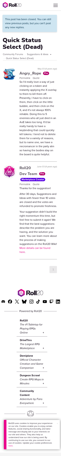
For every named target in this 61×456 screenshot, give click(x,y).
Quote (36, 78)
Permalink (25, 78)
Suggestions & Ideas (38, 54)
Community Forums (13, 54)
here (10, 445)
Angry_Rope (30, 73)
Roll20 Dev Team (28, 171)
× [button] (57, 423)
